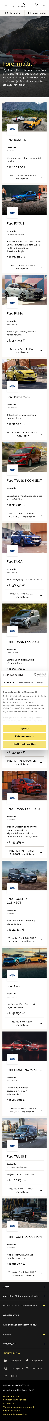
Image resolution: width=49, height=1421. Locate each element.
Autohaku (15, 13)
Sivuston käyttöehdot (14, 1399)
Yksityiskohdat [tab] (25, 682)
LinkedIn (16, 1360)
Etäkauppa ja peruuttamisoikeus (20, 1324)
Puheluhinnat (10, 1403)
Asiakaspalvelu (11, 1315)
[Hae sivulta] (44, 5)
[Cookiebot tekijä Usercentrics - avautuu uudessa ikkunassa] (34, 675)
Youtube (37, 1368)
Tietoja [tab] (40, 682)
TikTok (14, 1376)
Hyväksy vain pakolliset (24, 744)
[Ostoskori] (36, 5)
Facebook (37, 1360)
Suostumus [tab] (8, 682)
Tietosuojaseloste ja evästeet (18, 1407)
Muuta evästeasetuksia (15, 1414)
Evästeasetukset (23, 736)
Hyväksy (25, 728)
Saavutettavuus (11, 1410)
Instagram (17, 1368)
